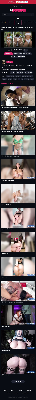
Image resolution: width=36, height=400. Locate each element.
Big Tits (12, 72)
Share (13, 56)
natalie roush (10, 76)
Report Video (18, 53)
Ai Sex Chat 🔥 (32, 22)
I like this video (9, 50)
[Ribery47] (4, 62)
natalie (4, 79)
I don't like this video (11, 50)
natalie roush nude (27, 76)
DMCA (16, 393)
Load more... (18, 381)
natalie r (18, 76)
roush (10, 79)
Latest (10, 22)
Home (5, 390)
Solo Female (28, 72)
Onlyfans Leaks (18, 23)
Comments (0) (21, 56)
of (22, 79)
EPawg (15, 397)
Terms (9, 393)
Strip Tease (20, 72)
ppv (32, 79)
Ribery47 (10, 62)
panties (27, 79)
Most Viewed (25, 22)
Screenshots (27, 53)
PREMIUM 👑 (3, 22)
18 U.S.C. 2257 (25, 393)
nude (15, 79)
